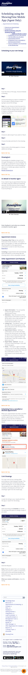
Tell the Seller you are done (16, 37)
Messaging (9, 620)
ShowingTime (9, 634)
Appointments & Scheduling (13, 604)
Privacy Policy (4, 666)
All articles (8, 631)
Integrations (9, 613)
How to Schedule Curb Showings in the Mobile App (17, 44)
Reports (8, 628)
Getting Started (10, 611)
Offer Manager (10, 624)
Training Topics (10, 629)
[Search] (24, 597)
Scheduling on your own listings (17, 35)
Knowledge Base (10, 601)
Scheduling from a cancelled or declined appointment (16, 41)
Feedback (8, 610)
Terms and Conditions (13, 666)
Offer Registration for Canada (14, 626)
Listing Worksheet (11, 617)
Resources (8, 602)
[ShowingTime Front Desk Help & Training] (6, 3)
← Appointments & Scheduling (10, 23)
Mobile (7, 622)
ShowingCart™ (9, 29)
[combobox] (13, 597)
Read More (4, 248)
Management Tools (11, 619)
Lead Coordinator (11, 615)
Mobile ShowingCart (7, 170)
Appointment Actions (14, 38)
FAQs (7, 608)
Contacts (8, 606)
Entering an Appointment (12, 27)
